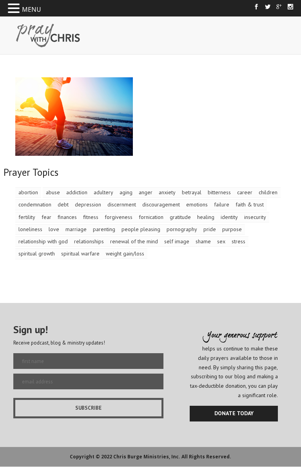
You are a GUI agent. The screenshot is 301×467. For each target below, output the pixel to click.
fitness (90, 217)
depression (88, 204)
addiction (76, 192)
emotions (197, 204)
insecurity (255, 217)
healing (205, 217)
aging (126, 192)
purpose (232, 229)
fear (46, 217)
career (244, 192)
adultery (103, 192)
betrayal (191, 192)
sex (221, 241)
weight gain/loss (125, 253)
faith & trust (250, 204)
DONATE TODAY (234, 413)
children (268, 192)
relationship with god (43, 241)
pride (209, 229)
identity (229, 217)
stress (238, 241)
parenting (104, 229)
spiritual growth (36, 253)
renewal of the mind (134, 241)
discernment (121, 204)
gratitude (180, 217)
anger (145, 192)
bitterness (219, 192)
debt (63, 204)
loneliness (30, 229)
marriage (76, 229)
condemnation (34, 204)
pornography (182, 229)
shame (203, 241)
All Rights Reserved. (206, 456)
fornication (151, 217)
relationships (89, 241)
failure (221, 204)
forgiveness (118, 217)
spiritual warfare (80, 253)
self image (176, 241)
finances (67, 217)
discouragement (161, 204)
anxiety (167, 192)
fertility (26, 217)
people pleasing (140, 229)
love (54, 229)
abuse (53, 192)
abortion (28, 192)
